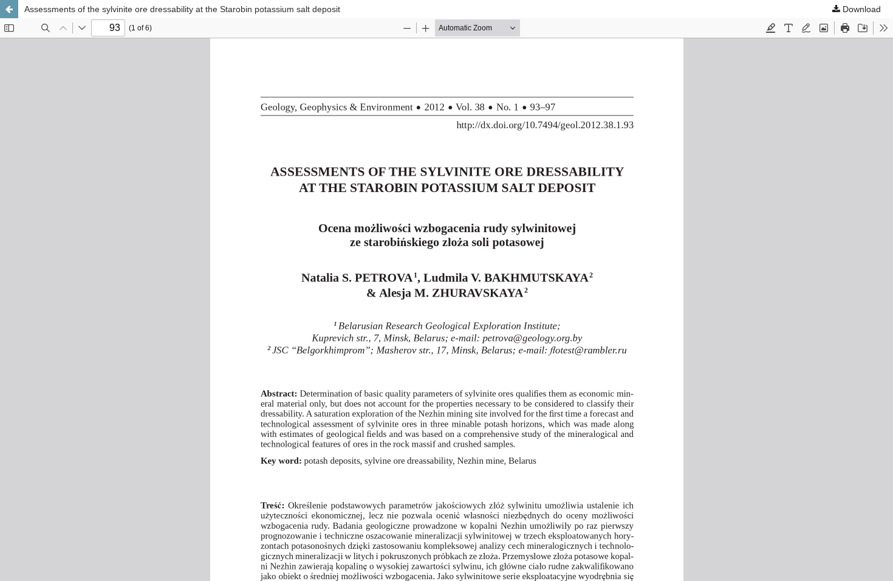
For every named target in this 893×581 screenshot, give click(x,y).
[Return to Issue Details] (9, 9)
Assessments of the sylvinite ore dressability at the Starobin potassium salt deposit (182, 9)
